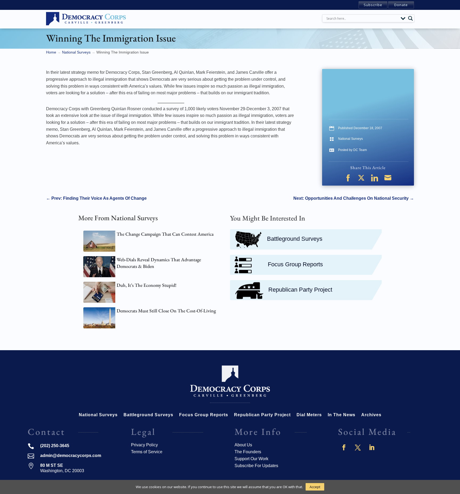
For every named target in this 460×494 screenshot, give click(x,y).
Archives (371, 415)
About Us (243, 445)
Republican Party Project (300, 289)
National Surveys (350, 139)
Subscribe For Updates (256, 465)
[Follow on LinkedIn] (371, 447)
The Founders (248, 452)
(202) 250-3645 (54, 445)
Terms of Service (146, 452)
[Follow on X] (358, 447)
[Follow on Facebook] (344, 447)
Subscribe (373, 4)
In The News (341, 415)
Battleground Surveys (294, 238)
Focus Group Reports (295, 264)
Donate (401, 4)
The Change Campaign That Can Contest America (165, 234)
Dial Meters (309, 415)
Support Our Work (251, 458)
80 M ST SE (51, 465)
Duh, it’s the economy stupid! (146, 285)
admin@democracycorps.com (70, 455)
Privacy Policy (144, 445)
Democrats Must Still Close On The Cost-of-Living (166, 311)
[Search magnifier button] (410, 18)
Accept (315, 486)
